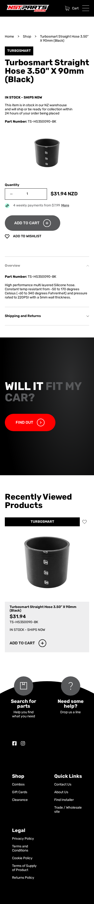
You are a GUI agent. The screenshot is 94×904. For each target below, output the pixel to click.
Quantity (12, 185)
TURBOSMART (42, 522)
